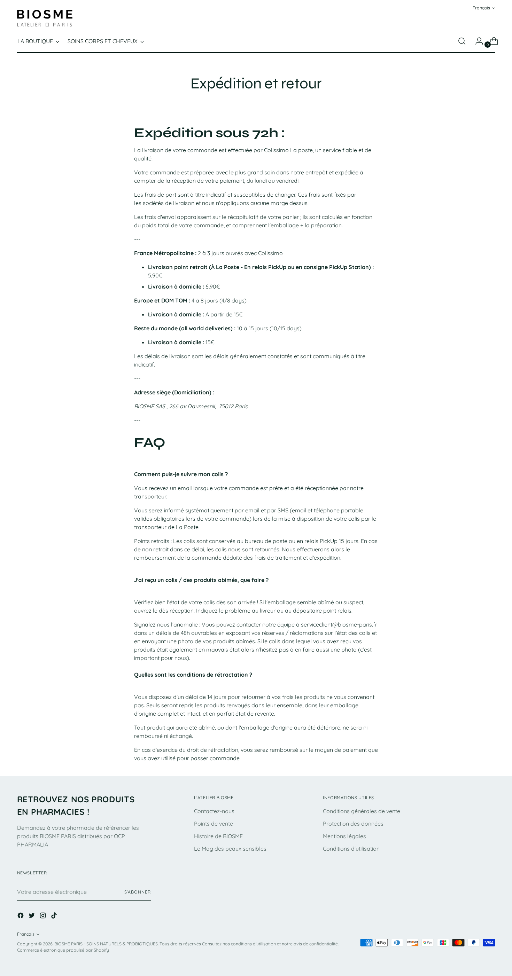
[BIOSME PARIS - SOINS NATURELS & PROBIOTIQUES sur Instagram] (43, 916)
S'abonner (137, 892)
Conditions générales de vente (361, 811)
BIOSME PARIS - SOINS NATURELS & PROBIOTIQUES (106, 943)
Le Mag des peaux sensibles (230, 848)
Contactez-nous (214, 811)
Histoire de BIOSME (218, 836)
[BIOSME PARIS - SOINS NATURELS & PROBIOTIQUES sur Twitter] (32, 916)
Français (481, 7)
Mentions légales (344, 836)
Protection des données (353, 823)
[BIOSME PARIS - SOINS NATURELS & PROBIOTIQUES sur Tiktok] (55, 916)
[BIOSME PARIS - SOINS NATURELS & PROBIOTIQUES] (45, 18)
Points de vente (213, 823)
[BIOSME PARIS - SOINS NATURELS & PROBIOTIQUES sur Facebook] (21, 916)
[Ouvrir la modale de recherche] (462, 41)
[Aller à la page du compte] (476, 41)
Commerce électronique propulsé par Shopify (63, 950)
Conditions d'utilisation (351, 848)
